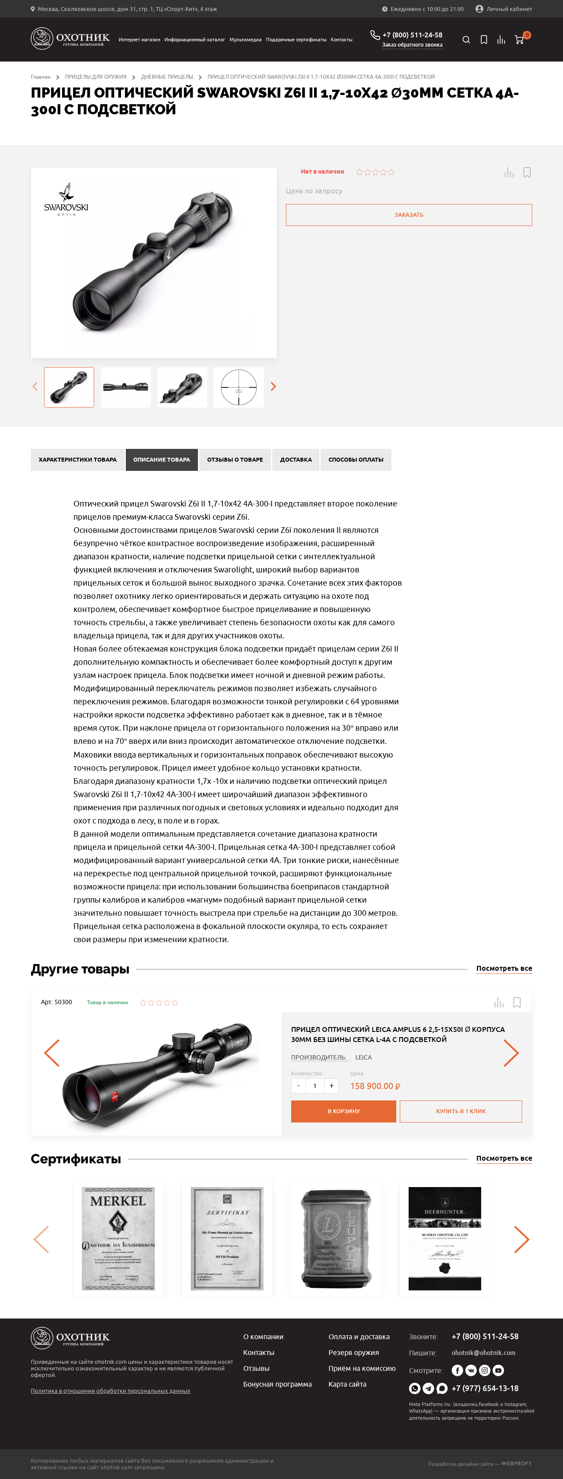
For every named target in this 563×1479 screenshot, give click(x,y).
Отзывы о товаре (235, 460)
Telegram (428, 1388)
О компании (263, 1337)
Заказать (409, 215)
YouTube (498, 1370)
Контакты (341, 39)
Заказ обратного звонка (412, 44)
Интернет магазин (139, 39)
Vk (471, 1370)
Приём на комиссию (362, 1368)
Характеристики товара (78, 460)
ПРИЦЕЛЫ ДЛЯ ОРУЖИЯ (96, 76)
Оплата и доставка (359, 1337)
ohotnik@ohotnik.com (483, 1353)
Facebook (457, 1370)
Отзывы (256, 1368)
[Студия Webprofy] (516, 1464)
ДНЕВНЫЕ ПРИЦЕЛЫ (167, 76)
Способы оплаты (356, 460)
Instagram (484, 1370)
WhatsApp (414, 1388)
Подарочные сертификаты (296, 39)
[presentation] (35, 387)
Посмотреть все (504, 968)
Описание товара (161, 460)
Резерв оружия (354, 1352)
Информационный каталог (195, 39)
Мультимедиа (246, 39)
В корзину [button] (344, 1111)
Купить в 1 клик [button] (461, 1111)
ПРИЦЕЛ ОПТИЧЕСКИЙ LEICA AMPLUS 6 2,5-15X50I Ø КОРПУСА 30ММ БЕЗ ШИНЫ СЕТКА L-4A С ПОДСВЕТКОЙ (398, 1034)
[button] (509, 172)
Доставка (296, 460)
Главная (41, 76)
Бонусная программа (277, 1384)
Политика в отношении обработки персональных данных (110, 1390)
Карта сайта (347, 1384)
